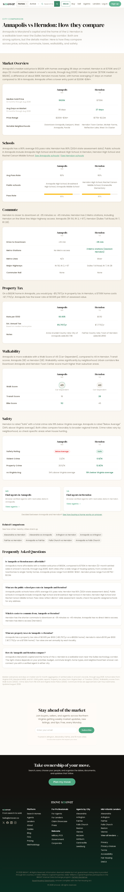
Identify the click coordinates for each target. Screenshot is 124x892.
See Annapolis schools (47, 155)
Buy (73, 3)
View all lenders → (109, 835)
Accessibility (107, 854)
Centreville (81, 842)
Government (58, 839)
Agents (86, 3)
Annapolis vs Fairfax (35, 540)
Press (54, 825)
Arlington (80, 817)
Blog (29, 833)
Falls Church (82, 824)
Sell (79, 3)
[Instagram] (15, 822)
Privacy (104, 842)
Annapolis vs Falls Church (88, 540)
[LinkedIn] (11, 822)
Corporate (57, 843)
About (30, 825)
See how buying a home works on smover (82, 514)
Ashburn (80, 839)
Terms (104, 850)
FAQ (29, 837)
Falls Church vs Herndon (60, 540)
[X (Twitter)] (3, 822)
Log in (105, 3)
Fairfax (79, 821)
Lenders (96, 3)
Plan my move (62, 782)
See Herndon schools (72, 155)
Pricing (30, 840)
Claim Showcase (59, 821)
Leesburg (80, 846)
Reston (79, 828)
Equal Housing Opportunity (43, 880)
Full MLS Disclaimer (79, 877)
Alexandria (81, 813)
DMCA (104, 861)
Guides (30, 829)
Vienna (79, 831)
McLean (80, 835)
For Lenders (57, 817)
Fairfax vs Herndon (13, 540)
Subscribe (86, 730)
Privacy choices (108, 846)
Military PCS (57, 835)
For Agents (57, 813)
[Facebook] (7, 822)
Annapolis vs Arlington (90, 534)
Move (66, 3)
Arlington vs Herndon (66, 534)
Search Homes (34, 813)
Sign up (115, 3)
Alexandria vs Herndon (14, 534)
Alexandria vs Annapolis (40, 534)
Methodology (33, 844)
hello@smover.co (10, 818)
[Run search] (57, 4)
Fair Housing (106, 857)
